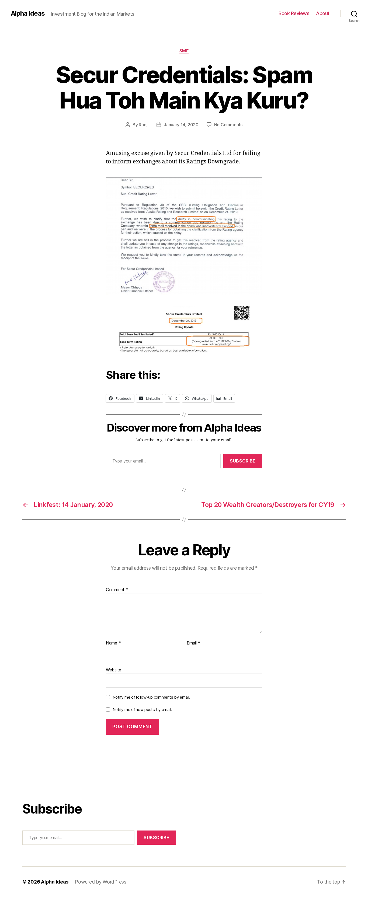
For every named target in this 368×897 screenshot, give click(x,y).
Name (113, 643)
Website (113, 669)
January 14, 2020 (181, 124)
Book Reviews (294, 13)
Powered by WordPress (100, 882)
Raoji (143, 124)
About (322, 13)
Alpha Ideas (28, 13)
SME (184, 50)
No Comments (228, 124)
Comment (117, 589)
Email (193, 643)
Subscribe (243, 461)
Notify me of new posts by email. (142, 709)
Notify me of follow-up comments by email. (151, 697)
